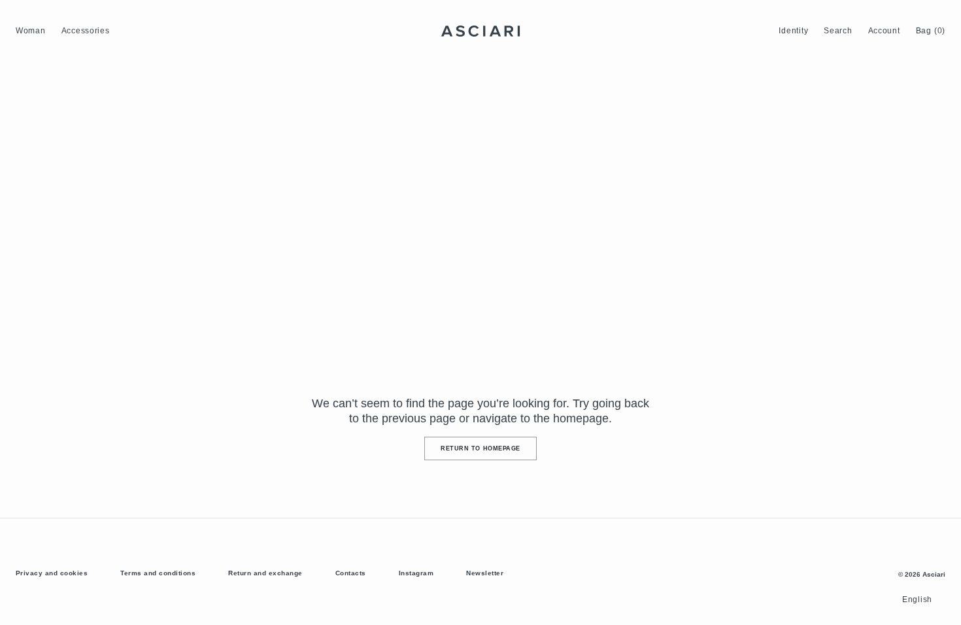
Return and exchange (265, 573)
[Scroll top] (941, 605)
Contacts (350, 573)
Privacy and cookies (52, 573)
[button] (793, 31)
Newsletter (484, 573)
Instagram (416, 573)
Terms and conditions (157, 573)
